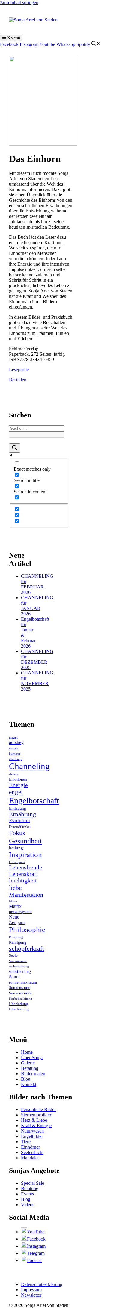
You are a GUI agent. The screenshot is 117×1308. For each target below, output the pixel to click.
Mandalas (30, 1157)
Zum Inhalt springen (19, 2)
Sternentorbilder (36, 1114)
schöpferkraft (26, 948)
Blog (25, 1078)
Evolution (19, 820)
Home (27, 1052)
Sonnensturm (19, 988)
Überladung (18, 1004)
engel (16, 792)
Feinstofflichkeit (20, 826)
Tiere (26, 1141)
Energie (18, 785)
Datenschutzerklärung (41, 1284)
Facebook (9, 44)
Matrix (15, 906)
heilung (16, 847)
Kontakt (28, 1084)
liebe (15, 887)
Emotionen (18, 779)
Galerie (28, 1062)
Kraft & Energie (36, 1125)
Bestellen (17, 379)
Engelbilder (32, 1136)
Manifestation (26, 895)
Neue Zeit (14, 919)
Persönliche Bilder (38, 1109)
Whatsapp (65, 44)
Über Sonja (32, 1057)
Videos (27, 1204)
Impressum (31, 1289)
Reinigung (17, 942)
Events (27, 1193)
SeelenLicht (32, 1152)
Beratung (29, 1068)
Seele (13, 955)
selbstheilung (20, 971)
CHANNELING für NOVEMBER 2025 (37, 680)
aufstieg (16, 742)
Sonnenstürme (20, 993)
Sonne (15, 976)
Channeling (29, 766)
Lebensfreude (25, 867)
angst (13, 737)
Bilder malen (33, 1073)
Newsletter (31, 1295)
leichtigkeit (23, 880)
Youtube (47, 44)
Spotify (83, 44)
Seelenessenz (18, 961)
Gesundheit (25, 841)
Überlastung (19, 1009)
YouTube (35, 1231)
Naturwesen (32, 1130)
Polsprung (16, 937)
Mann (13, 901)
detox (13, 774)
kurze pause (17, 862)
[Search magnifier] (14, 448)
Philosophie (27, 929)
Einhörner (30, 1147)
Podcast (34, 1260)
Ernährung (22, 814)
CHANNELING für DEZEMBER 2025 (37, 659)
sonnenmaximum (23, 982)
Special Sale (32, 1183)
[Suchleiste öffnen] (96, 44)
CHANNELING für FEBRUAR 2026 (37, 584)
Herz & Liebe (34, 1120)
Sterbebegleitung (20, 998)
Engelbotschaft (34, 800)
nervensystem (20, 912)
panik (22, 923)
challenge (15, 759)
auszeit (13, 748)
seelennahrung (19, 966)
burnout (14, 753)
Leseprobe (19, 369)
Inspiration (25, 855)
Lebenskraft (23, 874)
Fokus (17, 832)
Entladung (17, 808)
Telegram (36, 1253)
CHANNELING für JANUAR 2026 (37, 605)
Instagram (29, 44)
